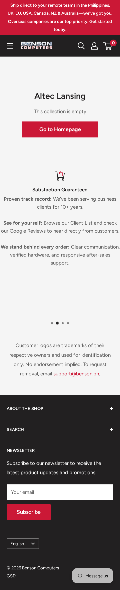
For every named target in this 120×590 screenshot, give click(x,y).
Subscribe (29, 512)
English (17, 543)
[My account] (94, 46)
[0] (108, 46)
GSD (11, 575)
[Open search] (81, 46)
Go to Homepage (60, 129)
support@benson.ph (76, 374)
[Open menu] (10, 46)
